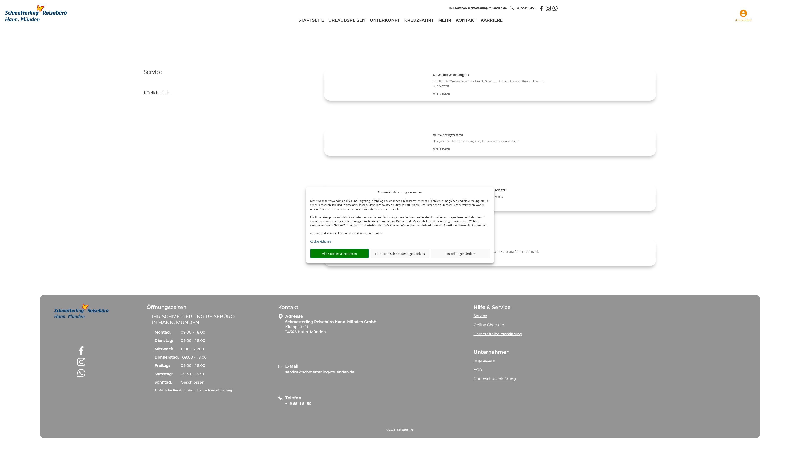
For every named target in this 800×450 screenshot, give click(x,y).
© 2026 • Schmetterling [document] (400, 429)
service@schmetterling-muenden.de (319, 372)
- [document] (193, 332)
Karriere (492, 21)
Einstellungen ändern (460, 253)
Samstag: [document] (164, 374)
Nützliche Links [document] (157, 93)
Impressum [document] (484, 360)
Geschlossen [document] (192, 382)
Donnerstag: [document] (167, 357)
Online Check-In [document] (489, 324)
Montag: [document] (163, 332)
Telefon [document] (293, 397)
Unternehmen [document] (492, 352)
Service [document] (153, 72)
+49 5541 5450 (298, 403)
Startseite (311, 21)
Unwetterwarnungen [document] (451, 75)
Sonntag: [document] (163, 382)
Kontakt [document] (288, 307)
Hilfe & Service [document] (492, 307)
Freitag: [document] (162, 365)
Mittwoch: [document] (164, 349)
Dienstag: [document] (164, 340)
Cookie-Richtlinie (320, 241)
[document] (490, 93)
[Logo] (36, 22)
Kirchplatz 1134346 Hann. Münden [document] (331, 327)
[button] (490, 85)
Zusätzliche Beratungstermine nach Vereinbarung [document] (193, 390)
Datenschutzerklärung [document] (495, 378)
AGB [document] (478, 370)
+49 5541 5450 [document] (525, 8)
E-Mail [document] (292, 366)
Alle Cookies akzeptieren (339, 253)
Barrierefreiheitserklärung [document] (498, 334)
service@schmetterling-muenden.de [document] (481, 8)
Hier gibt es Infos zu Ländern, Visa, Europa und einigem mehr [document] (476, 141)
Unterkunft (385, 21)
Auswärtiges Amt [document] (448, 134)
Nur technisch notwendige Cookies (400, 253)
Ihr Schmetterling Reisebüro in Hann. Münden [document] (193, 319)
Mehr (444, 21)
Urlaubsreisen (346, 21)
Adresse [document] (294, 316)
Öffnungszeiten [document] (166, 307)
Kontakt (466, 21)
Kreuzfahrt (419, 21)
